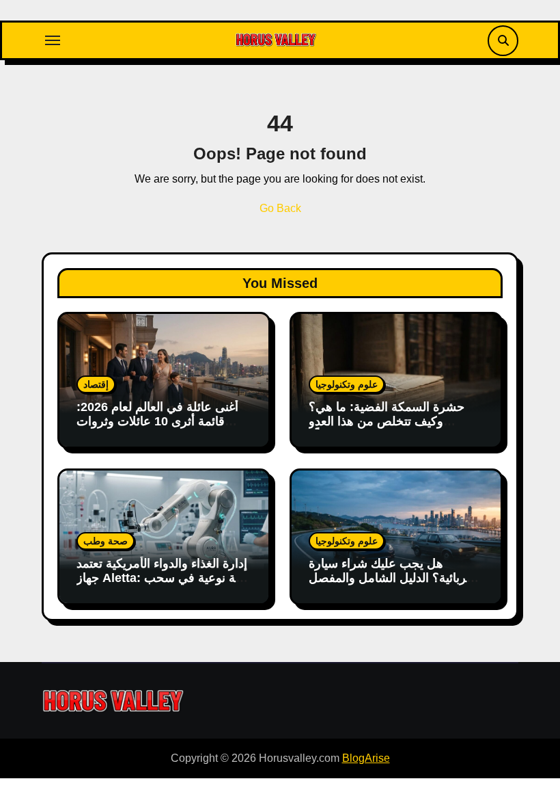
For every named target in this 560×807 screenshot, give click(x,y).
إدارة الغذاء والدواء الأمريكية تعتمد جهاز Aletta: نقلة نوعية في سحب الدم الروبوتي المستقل (162, 578)
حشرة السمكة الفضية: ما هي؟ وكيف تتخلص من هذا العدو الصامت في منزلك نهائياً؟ (386, 421)
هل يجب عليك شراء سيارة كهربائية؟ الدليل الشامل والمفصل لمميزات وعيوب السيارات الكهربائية (393, 586)
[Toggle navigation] (53, 40)
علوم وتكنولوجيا (347, 384)
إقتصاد (96, 384)
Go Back (280, 208)
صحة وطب (105, 540)
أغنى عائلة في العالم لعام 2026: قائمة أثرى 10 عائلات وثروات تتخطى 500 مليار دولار (157, 421)
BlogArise (366, 758)
